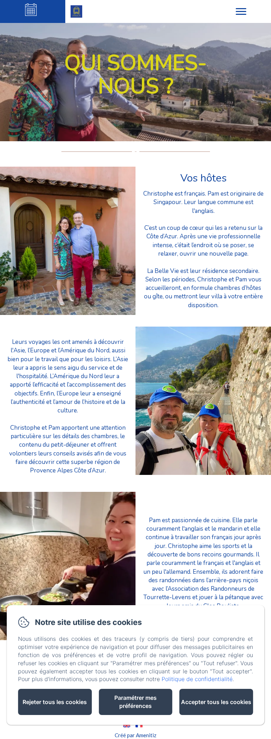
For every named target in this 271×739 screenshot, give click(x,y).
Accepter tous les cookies (216, 701)
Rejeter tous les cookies (55, 701)
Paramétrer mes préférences (135, 701)
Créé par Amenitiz (135, 735)
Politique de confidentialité (197, 679)
